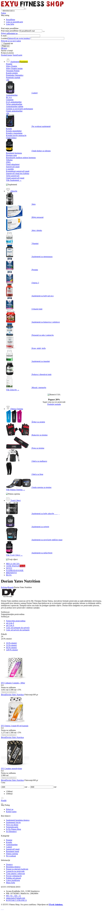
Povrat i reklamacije (14, 876)
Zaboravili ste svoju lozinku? (19, 38)
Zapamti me (8, 43)
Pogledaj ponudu (54, 404)
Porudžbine (10, 20)
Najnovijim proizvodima (15, 621)
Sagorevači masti (12, 849)
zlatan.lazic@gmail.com (15, 898)
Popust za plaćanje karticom (17, 869)
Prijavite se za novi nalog (11, 41)
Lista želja (10, 24)
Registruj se (13, 33)
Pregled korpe (6, 55)
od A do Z (10, 623)
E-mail (3, 36)
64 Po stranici (11, 647)
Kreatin (9, 842)
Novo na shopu (12, 825)
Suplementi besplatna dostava (17, 820)
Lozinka (4, 38)
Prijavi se (4, 33)
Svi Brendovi (11, 831)
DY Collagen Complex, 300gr (13, 683)
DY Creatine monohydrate (11, 768)
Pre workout (11, 856)
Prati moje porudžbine (9, 31)
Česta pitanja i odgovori (15, 873)
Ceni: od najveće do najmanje (18, 630)
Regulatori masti (12, 851)
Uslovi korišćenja (13, 880)
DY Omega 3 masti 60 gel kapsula (14, 726)
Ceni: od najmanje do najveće (18, 628)
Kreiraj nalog (11, 812)
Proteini (9, 840)
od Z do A (10, 625)
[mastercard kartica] (3, 909)
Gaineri (9, 847)
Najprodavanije (12, 827)
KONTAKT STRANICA (16, 900)
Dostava (9, 864)
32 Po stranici (11, 645)
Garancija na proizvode (15, 871)
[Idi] (44, 31)
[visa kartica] (2, 909)
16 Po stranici (11, 643)
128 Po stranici (12, 650)
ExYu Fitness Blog (13, 829)
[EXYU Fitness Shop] (32, 6)
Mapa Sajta (10, 883)
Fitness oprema (12, 854)
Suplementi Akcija (13, 822)
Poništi (3, 800)
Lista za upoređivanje (14, 22)
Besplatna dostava (13, 867)
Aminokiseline (12, 845)
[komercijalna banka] (1, 909)
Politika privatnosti (13, 878)
